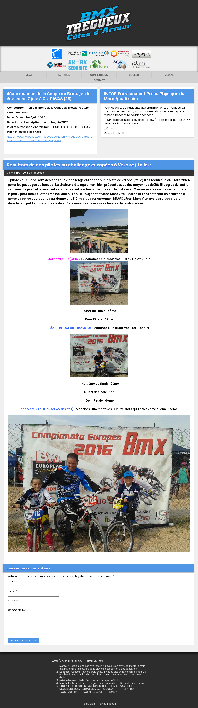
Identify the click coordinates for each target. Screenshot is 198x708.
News (29, 75)
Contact (99, 80)
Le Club (134, 75)
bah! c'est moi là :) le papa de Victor (99, 680)
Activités (64, 75)
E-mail (12, 591)
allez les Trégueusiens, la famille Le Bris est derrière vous (111, 683)
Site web (13, 600)
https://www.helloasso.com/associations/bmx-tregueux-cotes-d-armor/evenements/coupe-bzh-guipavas (50, 138)
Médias (169, 75)
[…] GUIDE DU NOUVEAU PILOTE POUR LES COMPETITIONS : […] (96, 690)
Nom (11, 581)
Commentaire (17, 610)
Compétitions (99, 75)
